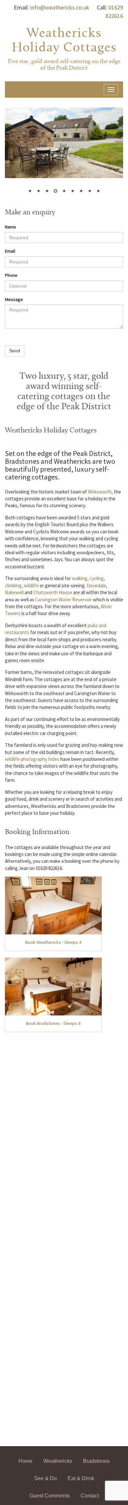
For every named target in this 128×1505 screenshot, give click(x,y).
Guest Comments (50, 1495)
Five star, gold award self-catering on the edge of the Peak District (64, 65)
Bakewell (14, 592)
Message (14, 299)
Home (25, 1461)
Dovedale (96, 585)
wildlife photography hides (32, 759)
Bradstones (96, 1461)
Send (14, 350)
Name (10, 227)
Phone (11, 275)
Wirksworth (100, 492)
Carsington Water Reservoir (63, 599)
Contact (90, 1495)
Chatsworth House (52, 592)
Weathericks (57, 1461)
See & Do (45, 1478)
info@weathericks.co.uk (59, 7)
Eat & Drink (81, 1478)
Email (10, 251)
